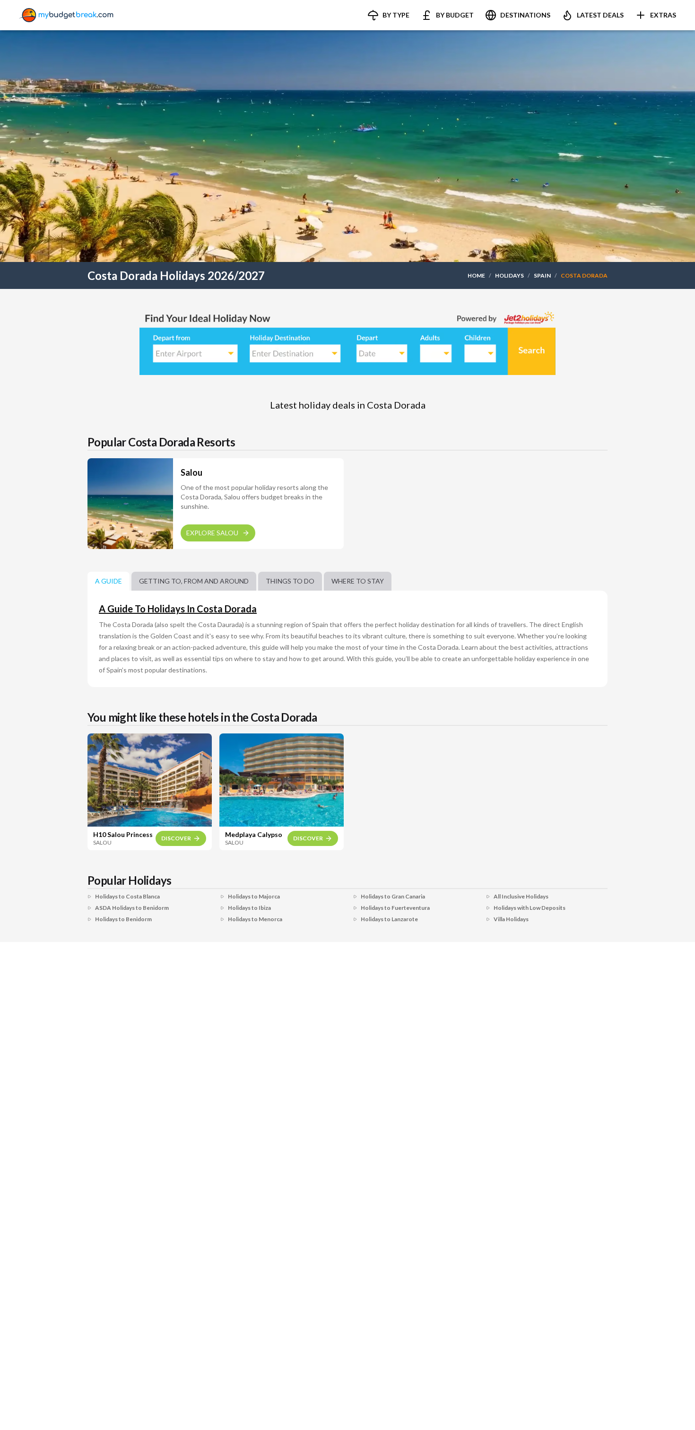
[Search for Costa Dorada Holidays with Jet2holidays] (347, 341)
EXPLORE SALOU (212, 533)
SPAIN (542, 275)
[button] (388, 15)
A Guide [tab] (108, 581)
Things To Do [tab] (290, 581)
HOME (476, 275)
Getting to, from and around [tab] (194, 581)
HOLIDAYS (509, 275)
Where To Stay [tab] (357, 581)
